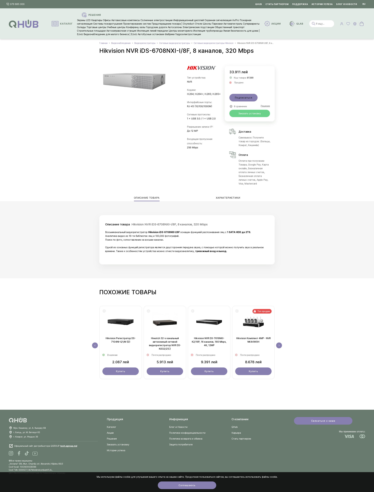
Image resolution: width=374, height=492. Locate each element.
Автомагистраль (232, 23)
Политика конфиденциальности (187, 432)
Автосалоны (175, 27)
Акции (110, 432)
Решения (112, 438)
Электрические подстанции (198, 27)
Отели (198, 23)
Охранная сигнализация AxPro (222, 20)
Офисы (107, 20)
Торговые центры (96, 27)
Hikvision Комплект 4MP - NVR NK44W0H (253, 340)
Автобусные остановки (151, 34)
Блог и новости (346, 4)
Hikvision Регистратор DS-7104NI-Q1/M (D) (121, 340)
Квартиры (96, 20)
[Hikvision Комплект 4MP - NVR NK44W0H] (253, 322)
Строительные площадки (91, 30)
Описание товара (147, 197)
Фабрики (170, 34)
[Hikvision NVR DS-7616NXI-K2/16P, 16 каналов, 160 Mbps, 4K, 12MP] (209, 322)
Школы (207, 23)
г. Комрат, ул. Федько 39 (25, 436)
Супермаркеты (251, 23)
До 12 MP (192, 130)
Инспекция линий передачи (152, 30)
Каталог (111, 426)
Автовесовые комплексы (126, 20)
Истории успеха (322, 4)
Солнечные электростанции (157, 20)
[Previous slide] (95, 345)
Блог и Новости (178, 426)
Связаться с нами (323, 420)
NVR (189, 81)
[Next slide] (279, 345)
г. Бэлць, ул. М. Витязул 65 (26, 432)
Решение (265, 106)
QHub (258, 4)
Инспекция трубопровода (208, 30)
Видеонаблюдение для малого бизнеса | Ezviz (110, 34)
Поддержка (300, 4)
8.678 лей (253, 362)
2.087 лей (120, 362)
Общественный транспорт (230, 27)
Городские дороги (156, 27)
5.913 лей (165, 362)
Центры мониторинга (180, 30)
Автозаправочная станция (121, 30)
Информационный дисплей (188, 20)
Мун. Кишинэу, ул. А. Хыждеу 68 (29, 428)
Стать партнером (277, 4)
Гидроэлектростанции (188, 34)
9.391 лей (209, 362)
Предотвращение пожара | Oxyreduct (173, 23)
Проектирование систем (137, 23)
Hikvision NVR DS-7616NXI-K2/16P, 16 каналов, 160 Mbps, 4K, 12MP (209, 342)
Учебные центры (116, 27)
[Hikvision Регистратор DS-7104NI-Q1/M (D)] (120, 322)
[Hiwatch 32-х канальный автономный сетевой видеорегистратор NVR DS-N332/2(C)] (165, 322)
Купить (120, 371)
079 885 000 (17, 4)
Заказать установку (249, 113)
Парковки (217, 23)
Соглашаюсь (187, 485)
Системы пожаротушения (107, 23)
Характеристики (228, 197)
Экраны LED (84, 20)
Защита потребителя (181, 444)
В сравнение (240, 106)
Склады (81, 27)
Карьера (236, 432)
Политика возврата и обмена (185, 438)
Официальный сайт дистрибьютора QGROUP (45, 446)
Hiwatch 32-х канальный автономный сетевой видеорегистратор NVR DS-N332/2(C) (165, 343)
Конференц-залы (135, 27)
